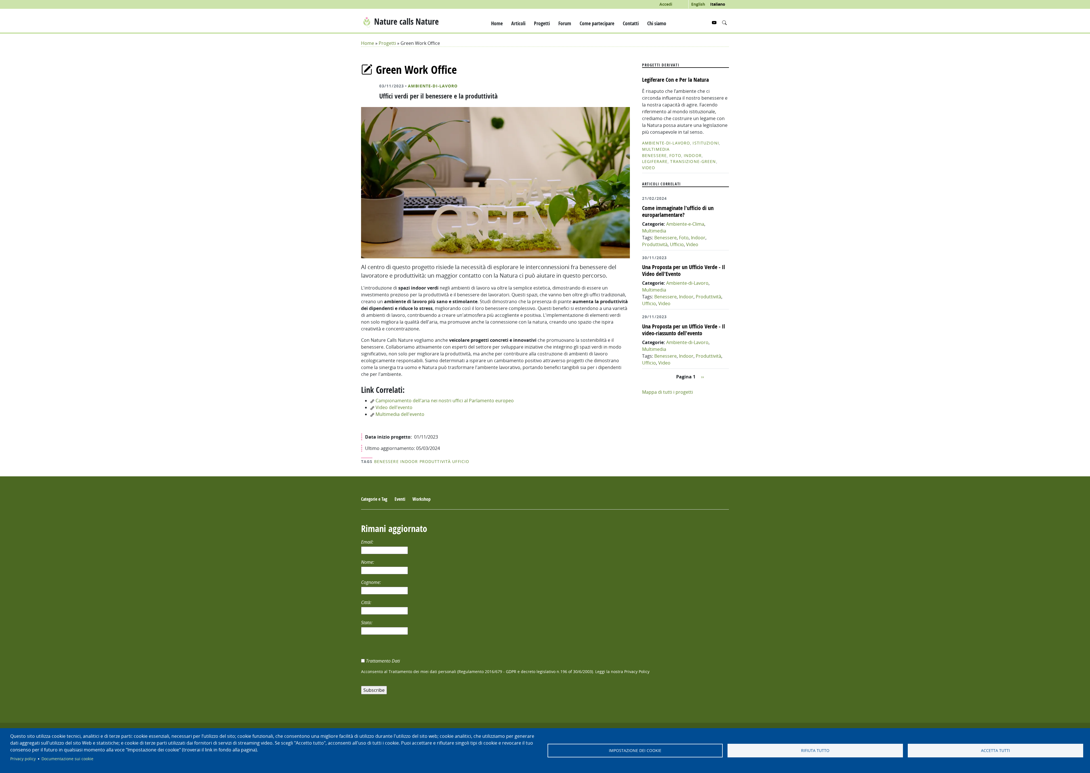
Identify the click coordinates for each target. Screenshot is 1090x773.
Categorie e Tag (374, 499)
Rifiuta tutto (815, 750)
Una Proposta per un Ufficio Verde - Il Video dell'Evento (683, 270)
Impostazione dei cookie (635, 750)
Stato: (367, 622)
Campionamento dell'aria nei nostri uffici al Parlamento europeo (444, 400)
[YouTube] (715, 23)
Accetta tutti (995, 750)
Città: (366, 602)
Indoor (409, 461)
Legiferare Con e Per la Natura (675, 79)
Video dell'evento (393, 407)
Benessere (386, 461)
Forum (564, 23)
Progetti (542, 23)
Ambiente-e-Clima (685, 224)
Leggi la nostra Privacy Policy (622, 671)
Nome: (368, 562)
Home (497, 23)
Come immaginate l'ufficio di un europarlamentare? (678, 211)
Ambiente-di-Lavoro (433, 86)
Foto (675, 155)
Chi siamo (656, 23)
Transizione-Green (693, 161)
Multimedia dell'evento (399, 414)
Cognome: (371, 582)
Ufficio (460, 461)
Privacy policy (23, 758)
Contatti (631, 23)
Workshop (421, 499)
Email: (367, 542)
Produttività (435, 461)
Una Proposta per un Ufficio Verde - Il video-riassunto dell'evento (683, 329)
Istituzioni (706, 143)
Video (648, 167)
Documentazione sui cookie (67, 758)
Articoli (518, 23)
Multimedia (656, 149)
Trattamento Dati (383, 661)
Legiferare (655, 161)
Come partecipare (597, 23)
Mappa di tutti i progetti (667, 392)
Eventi (400, 499)
